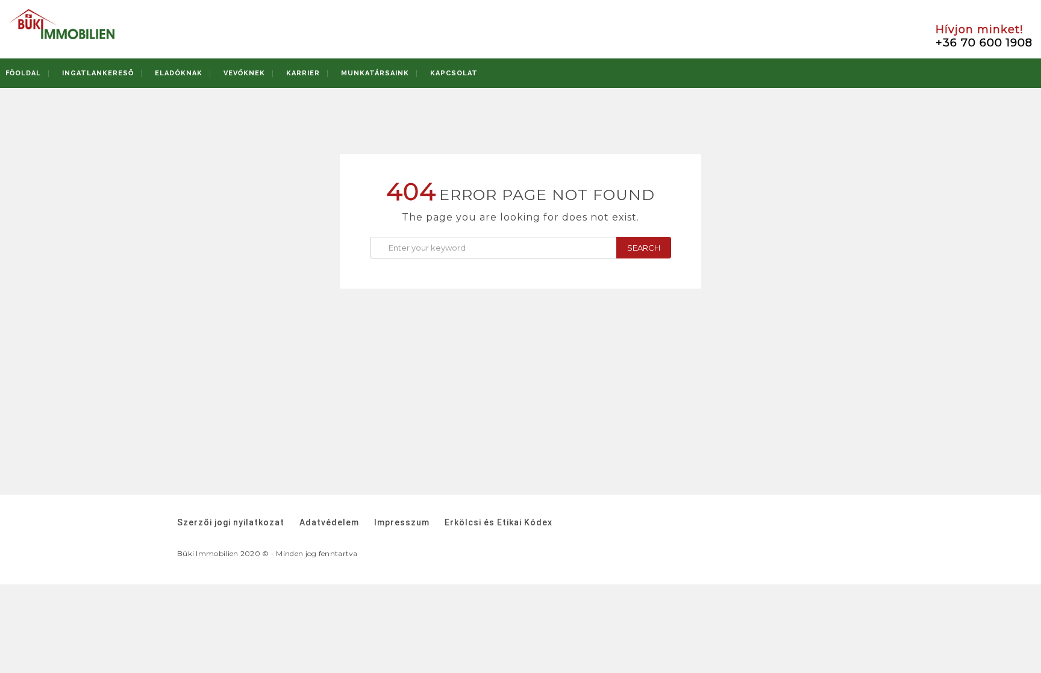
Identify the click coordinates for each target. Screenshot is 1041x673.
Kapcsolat (454, 73)
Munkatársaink (375, 73)
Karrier (303, 73)
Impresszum (402, 522)
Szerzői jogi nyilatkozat (230, 522)
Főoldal (23, 73)
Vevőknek (244, 73)
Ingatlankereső (98, 73)
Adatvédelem (329, 522)
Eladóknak (178, 73)
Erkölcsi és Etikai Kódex (498, 522)
